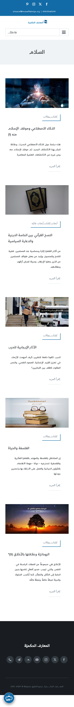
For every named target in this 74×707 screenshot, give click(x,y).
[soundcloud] (28, 659)
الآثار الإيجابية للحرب (22, 347)
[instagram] (46, 659)
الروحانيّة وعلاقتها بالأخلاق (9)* (28, 554)
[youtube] (37, 659)
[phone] (10, 659)
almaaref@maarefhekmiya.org (26, 11)
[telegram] (19, 659)
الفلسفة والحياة (18, 448)
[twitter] (55, 659)
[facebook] (64, 659)
